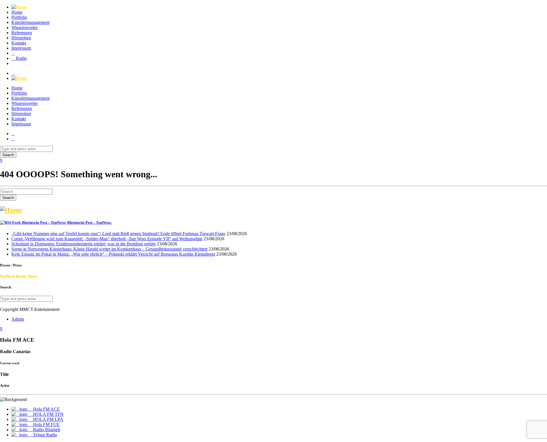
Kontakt (18, 42)
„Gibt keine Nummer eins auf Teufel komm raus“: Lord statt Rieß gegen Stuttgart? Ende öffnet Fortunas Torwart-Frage (118, 233)
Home (17, 12)
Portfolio (19, 17)
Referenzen (21, 32)
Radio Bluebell (46, 429)
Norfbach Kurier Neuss (18, 276)
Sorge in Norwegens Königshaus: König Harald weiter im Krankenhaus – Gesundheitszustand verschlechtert (109, 249)
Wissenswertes (24, 27)
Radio (21, 58)
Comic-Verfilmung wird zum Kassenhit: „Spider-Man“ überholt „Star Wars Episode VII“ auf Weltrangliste (107, 238)
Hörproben (21, 37)
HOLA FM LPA (47, 419)
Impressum (21, 48)
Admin (17, 319)
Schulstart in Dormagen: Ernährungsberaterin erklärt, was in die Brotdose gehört (83, 243)
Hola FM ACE (46, 409)
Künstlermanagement (30, 22)
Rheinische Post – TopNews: (89, 222)
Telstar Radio (44, 434)
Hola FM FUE (46, 424)
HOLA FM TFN (48, 414)
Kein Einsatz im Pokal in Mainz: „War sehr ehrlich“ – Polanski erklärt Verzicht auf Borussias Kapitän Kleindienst (113, 254)
